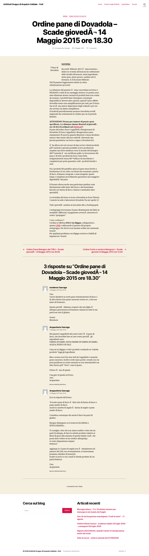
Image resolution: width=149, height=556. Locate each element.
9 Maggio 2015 (79, 48)
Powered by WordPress (71, 551)
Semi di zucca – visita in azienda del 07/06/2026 (98, 538)
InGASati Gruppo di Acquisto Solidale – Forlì (45, 551)
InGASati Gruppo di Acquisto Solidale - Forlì (23, 4)
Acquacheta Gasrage (63, 48)
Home (100, 4)
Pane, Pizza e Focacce (77, 16)
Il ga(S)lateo (125, 4)
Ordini (65, 16)
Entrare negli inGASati (111, 4)
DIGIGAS (78, 127)
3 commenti (93, 48)
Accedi (134, 4)
